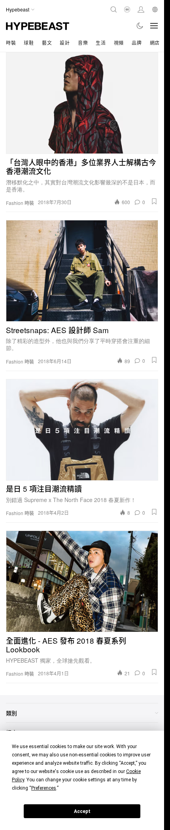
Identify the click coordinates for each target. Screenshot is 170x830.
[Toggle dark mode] (140, 26)
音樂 (83, 42)
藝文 (47, 42)
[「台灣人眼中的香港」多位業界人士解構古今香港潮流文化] (82, 103)
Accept (82, 811)
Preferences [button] (43, 788)
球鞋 (29, 42)
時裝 (11, 42)
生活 (101, 42)
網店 (155, 42)
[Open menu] (154, 26)
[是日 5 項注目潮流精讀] (82, 430)
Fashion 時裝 (20, 203)
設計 (65, 42)
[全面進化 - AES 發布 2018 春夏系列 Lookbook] (82, 581)
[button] (154, 201)
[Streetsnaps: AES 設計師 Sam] (82, 271)
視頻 (119, 42)
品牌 (137, 42)
